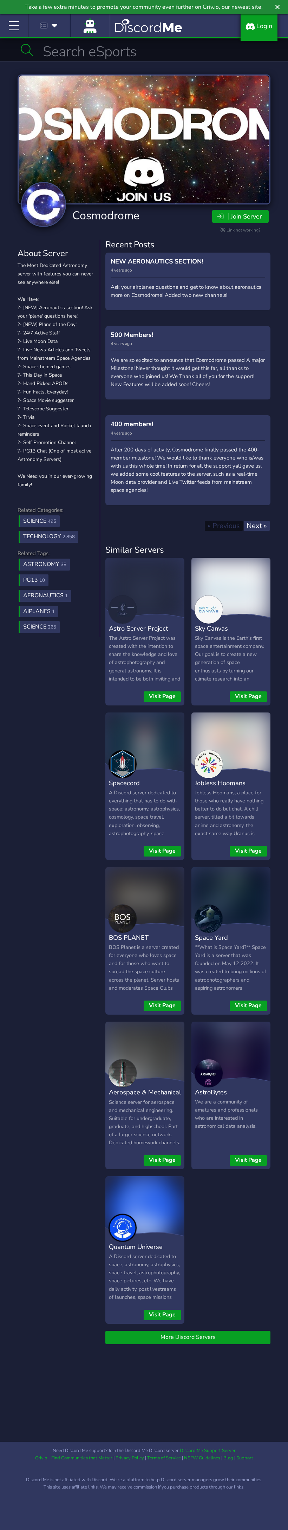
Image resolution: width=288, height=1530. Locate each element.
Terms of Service (164, 1458)
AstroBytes (211, 1092)
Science (39, 521)
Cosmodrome (105, 215)
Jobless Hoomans (220, 783)
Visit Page (162, 696)
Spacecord (124, 783)
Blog (228, 1458)
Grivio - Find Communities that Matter (73, 1458)
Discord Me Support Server (208, 1450)
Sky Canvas (211, 628)
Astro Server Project (138, 628)
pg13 (34, 580)
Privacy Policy (130, 1458)
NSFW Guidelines (202, 1458)
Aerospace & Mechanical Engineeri (145, 1097)
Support (244, 1458)
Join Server (246, 216)
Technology (49, 536)
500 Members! (132, 335)
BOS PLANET (129, 937)
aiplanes (39, 611)
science (39, 627)
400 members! (132, 424)
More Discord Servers (188, 1337)
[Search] (27, 50)
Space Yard (211, 937)
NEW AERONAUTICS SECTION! (157, 261)
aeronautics (45, 595)
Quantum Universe (136, 1246)
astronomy (44, 564)
